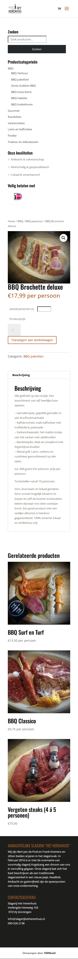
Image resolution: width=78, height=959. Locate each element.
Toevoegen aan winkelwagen (32, 340)
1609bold (50, 953)
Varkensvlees (16, 123)
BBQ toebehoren (22, 104)
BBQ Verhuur (19, 73)
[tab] (39, 375)
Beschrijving (21, 375)
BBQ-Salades (19, 98)
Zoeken (37, 49)
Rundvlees (14, 117)
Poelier (12, 135)
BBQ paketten (34, 221)
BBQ (20, 221)
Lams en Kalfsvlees (20, 129)
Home (11, 221)
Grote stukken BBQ (23, 86)
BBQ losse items (21, 92)
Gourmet (14, 111)
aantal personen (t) (22, 309)
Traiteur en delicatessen (23, 142)
